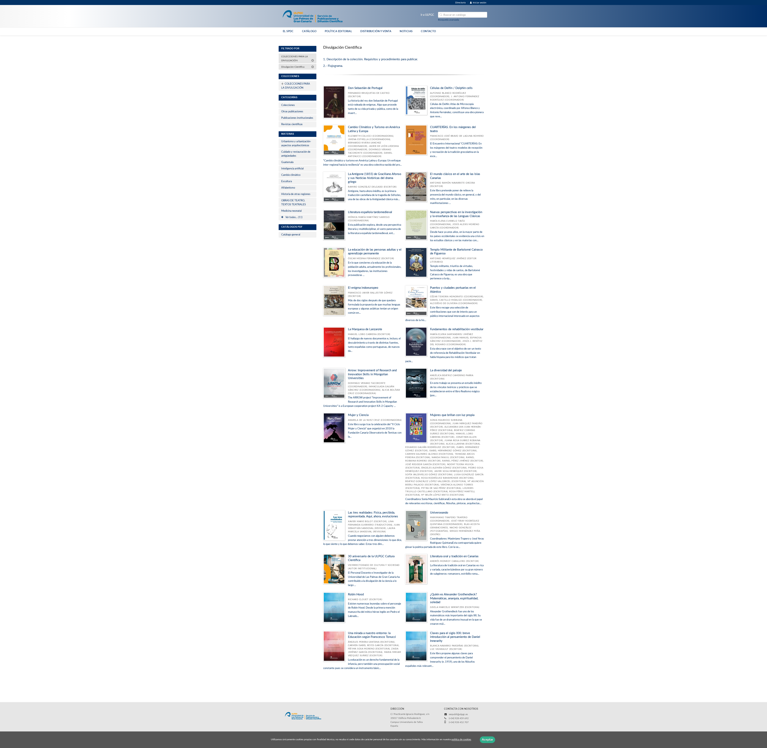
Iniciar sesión (479, 2)
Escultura (286, 181)
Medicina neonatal (291, 211)
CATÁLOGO (309, 31)
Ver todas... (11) (293, 217)
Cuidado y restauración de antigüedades (295, 154)
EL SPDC (288, 31)
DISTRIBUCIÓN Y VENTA (375, 31)
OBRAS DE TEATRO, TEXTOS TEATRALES (293, 202)
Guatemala (287, 162)
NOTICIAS (406, 31)
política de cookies (461, 739)
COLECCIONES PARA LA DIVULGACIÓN (294, 58)
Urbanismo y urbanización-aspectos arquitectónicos (296, 143)
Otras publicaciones (292, 111)
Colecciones (288, 105)
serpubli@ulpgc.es (458, 714)
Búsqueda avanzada (448, 20)
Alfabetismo (288, 188)
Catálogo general (290, 234)
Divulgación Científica (293, 67)
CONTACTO (428, 31)
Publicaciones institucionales (297, 118)
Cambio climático (290, 175)
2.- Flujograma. (333, 65)
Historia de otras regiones (295, 194)
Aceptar (487, 739)
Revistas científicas (292, 124)
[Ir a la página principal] (312, 16)
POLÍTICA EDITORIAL (338, 31)
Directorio (460, 2)
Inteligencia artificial (292, 168)
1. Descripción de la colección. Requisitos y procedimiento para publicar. (370, 59)
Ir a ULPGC (427, 15)
